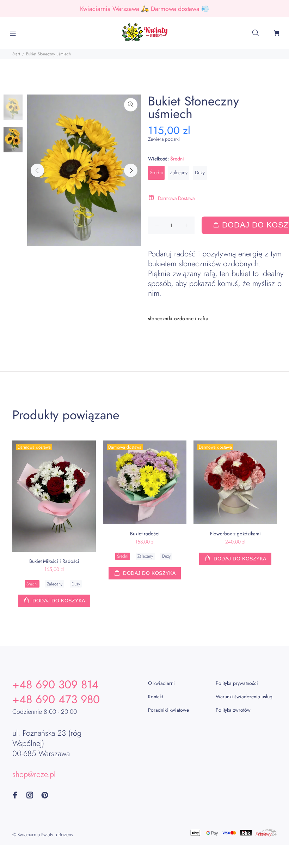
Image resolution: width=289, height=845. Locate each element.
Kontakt (155, 696)
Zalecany (178, 172)
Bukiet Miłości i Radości (54, 561)
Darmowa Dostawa (176, 198)
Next (130, 170)
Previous (37, 170)
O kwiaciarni (161, 683)
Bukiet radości (145, 533)
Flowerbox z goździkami (235, 533)
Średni (156, 172)
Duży (200, 172)
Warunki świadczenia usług (244, 696)
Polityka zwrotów (233, 709)
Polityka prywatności (237, 683)
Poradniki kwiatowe (168, 709)
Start (16, 54)
